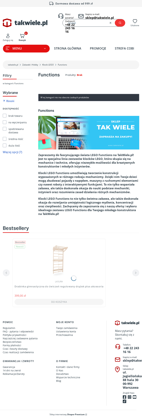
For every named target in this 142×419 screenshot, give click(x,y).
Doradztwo (62, 374)
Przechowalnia (64, 335)
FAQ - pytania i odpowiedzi (18, 331)
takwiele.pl (13, 64)
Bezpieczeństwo (12, 341)
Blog (58, 380)
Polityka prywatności (14, 335)
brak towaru (15, 115)
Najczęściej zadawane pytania (20, 338)
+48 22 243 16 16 (131, 350)
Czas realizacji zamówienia (18, 352)
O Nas (59, 370)
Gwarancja (9, 367)
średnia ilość (15, 139)
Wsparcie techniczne (68, 377)
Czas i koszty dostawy (15, 348)
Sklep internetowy (67, 414)
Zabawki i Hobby (30, 64)
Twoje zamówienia (66, 328)
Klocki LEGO (48, 64)
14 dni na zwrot (12, 370)
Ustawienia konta (66, 331)
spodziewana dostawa (16, 130)
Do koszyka (59, 301)
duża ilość (14, 145)
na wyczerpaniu (17, 122)
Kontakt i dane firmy (67, 367)
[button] (120, 23)
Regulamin (9, 328)
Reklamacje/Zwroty (14, 374)
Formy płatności (12, 345)
